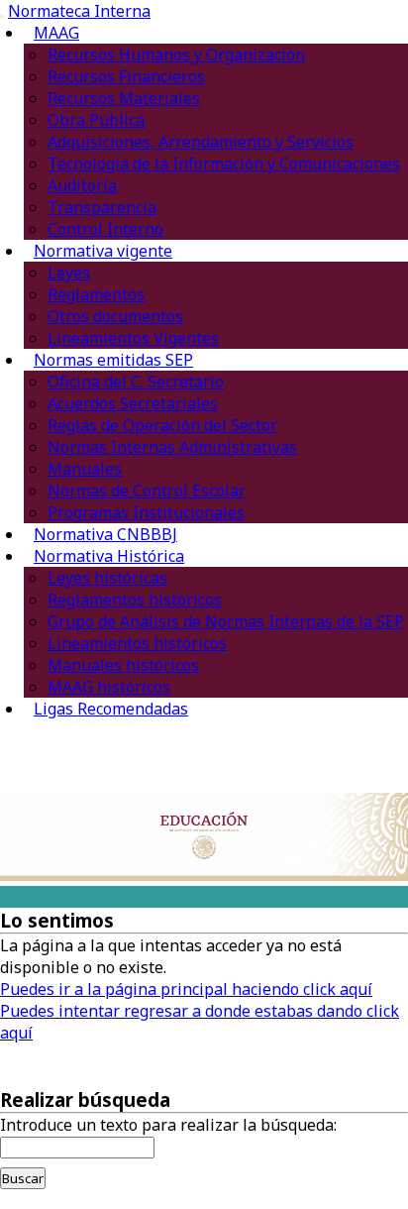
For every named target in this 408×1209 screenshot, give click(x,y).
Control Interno (105, 229)
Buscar (23, 1178)
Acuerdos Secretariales (133, 403)
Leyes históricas (107, 578)
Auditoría (82, 185)
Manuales (85, 469)
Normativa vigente (103, 251)
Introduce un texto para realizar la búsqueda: (168, 1125)
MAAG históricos (109, 687)
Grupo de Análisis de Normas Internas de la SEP (226, 621)
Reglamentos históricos (135, 599)
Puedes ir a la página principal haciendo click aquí (186, 989)
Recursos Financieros (126, 76)
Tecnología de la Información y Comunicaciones (224, 163)
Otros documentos (115, 316)
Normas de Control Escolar (147, 490)
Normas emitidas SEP (113, 360)
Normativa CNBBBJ (105, 534)
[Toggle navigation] (2, 17)
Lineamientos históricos (137, 643)
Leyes (69, 272)
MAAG (56, 33)
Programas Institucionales (146, 512)
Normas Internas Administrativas (172, 447)
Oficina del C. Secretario (136, 381)
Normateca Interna (79, 11)
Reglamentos (96, 294)
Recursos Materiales (124, 98)
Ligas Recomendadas (111, 708)
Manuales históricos (123, 665)
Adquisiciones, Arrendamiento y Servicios (201, 142)
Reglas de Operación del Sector (162, 425)
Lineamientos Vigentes (133, 338)
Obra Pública (96, 120)
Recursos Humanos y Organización (176, 54)
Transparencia (102, 207)
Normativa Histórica (109, 556)
